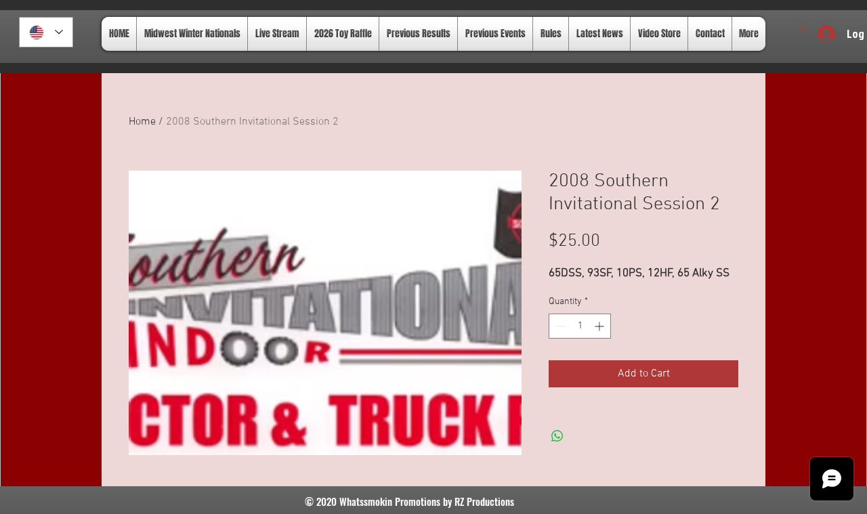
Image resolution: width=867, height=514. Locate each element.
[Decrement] (559, 326)
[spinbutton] (580, 326)
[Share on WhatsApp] (557, 436)
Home (142, 122)
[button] (804, 28)
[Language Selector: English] (46, 32)
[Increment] (600, 326)
